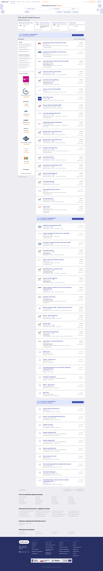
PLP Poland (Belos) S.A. (47, 226)
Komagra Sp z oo (46, 90)
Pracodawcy (18, 1)
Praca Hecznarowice (72, 503)
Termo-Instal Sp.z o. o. (47, 298)
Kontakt (74, 545)
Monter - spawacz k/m (49, 384)
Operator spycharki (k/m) (49, 448)
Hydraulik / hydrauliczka (49, 296)
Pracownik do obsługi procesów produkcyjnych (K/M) (57, 242)
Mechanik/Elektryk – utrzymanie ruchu (53, 269)
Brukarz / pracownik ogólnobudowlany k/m (54, 416)
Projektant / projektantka (49, 376)
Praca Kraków (21, 531)
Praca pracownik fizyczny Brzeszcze (42, 511)
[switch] (78, 35)
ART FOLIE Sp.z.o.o (46, 44)
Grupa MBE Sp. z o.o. (47, 290)
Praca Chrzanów (22, 533)
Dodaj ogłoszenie (46, 1)
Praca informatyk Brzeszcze (24, 516)
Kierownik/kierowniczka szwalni (51, 189)
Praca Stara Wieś (22, 503)
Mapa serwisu (75, 555)
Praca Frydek (70, 498)
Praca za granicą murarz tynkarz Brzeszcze (25, 524)
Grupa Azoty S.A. (46, 308)
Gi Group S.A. (45, 98)
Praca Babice (38, 503)
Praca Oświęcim (71, 502)
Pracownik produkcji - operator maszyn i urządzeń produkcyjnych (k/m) (56, 480)
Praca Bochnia (71, 533)
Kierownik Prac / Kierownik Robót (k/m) (53, 341)
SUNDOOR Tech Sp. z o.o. (47, 208)
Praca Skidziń (54, 496)
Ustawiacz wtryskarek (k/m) (50, 147)
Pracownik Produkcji (48, 250)
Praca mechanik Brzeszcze (73, 512)
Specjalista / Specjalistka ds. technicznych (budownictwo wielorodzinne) (60, 22)
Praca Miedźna (71, 500)
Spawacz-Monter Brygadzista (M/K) (52, 105)
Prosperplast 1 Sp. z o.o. (47, 114)
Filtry (28, 11)
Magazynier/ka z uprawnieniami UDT (52, 131)
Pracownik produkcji (48, 157)
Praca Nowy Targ (38, 533)
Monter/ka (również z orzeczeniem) (52, 71)
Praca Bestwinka (55, 503)
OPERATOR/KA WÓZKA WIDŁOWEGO (52, 122)
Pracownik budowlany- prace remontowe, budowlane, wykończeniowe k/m (57, 368)
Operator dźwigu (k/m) (49, 440)
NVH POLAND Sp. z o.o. (47, 53)
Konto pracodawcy (49, 547)
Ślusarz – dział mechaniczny (50, 315)
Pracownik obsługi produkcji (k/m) (52, 113)
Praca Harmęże (22, 498)
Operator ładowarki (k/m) (49, 432)
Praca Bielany (54, 500)
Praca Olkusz (54, 533)
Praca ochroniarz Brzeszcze (57, 516)
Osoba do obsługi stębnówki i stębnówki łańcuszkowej (57, 464)
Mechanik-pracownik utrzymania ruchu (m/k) (54, 42)
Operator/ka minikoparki (49, 472)
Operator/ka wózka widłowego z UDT (52, 165)
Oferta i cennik (48, 542)
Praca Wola (70, 496)
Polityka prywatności (77, 547)
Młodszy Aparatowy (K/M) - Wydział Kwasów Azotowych (26, 22)
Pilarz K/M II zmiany (48, 97)
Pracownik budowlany (48, 181)
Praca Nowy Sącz (55, 531)
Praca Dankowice (38, 500)
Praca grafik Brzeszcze (23, 514)
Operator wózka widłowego (50, 173)
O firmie (74, 542)
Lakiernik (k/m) (73, 22)
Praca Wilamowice (39, 502)
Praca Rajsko (37, 498)
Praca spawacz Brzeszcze (40, 514)
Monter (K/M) (46, 206)
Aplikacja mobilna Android (64, 551)
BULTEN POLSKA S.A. (46, 234)
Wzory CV (61, 545)
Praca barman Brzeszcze (73, 516)
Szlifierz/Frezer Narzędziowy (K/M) (52, 225)
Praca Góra (37, 496)
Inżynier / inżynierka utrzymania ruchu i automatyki (56, 233)
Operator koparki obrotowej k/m (51, 408)
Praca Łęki (54, 498)
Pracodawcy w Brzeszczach (22, 176)
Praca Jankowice (55, 502)
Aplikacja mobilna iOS (63, 553)
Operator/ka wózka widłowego (51, 79)
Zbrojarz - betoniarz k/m (49, 359)
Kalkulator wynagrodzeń (35, 1)
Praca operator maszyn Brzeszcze (42, 512)
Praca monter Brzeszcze (24, 512)
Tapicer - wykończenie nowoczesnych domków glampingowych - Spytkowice (43, 22)
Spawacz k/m (46, 351)
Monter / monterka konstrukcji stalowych (53, 259)
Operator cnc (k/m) (48, 424)
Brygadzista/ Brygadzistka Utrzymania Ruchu (54, 52)
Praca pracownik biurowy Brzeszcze (59, 514)
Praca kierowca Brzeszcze (57, 512)
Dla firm (99, 1)
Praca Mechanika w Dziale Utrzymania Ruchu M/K (56, 61)
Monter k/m (46, 392)
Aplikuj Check (75, 549)
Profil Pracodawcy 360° (50, 545)
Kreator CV (28, 1)
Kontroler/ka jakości (48, 198)
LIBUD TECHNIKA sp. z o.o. (47, 353)
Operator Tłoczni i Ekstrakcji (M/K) (52, 89)
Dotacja (74, 553)
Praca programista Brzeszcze (74, 514)
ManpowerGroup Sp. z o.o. (48, 73)
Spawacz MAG (46, 323)
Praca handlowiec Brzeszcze (74, 511)
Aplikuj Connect (76, 551)
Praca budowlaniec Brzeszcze (58, 511)
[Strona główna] (5, 2)
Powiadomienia (35, 553)
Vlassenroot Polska (46, 261)
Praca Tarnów (38, 531)
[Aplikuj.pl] (24, 542)
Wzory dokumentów (63, 547)
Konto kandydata (92, 1)
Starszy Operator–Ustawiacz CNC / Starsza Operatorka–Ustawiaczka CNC (57, 288)
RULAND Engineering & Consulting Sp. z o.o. (51, 106)
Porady (23, 1)
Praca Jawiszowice (23, 496)
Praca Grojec (21, 500)
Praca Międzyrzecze (23, 502)
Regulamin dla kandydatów (37, 551)
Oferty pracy (13, 1)
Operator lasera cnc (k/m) (49, 456)
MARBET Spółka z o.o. (47, 62)
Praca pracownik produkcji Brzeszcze (26, 511)
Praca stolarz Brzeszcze (40, 516)
